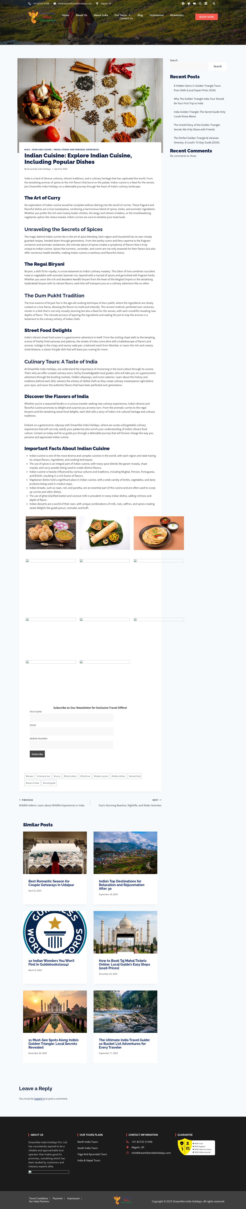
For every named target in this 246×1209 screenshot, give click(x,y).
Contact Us (126, 18)
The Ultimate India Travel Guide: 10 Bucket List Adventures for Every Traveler (124, 1043)
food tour (85, 776)
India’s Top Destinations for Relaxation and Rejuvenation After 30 (121, 885)
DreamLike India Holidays (39, 168)
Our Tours (121, 15)
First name (36, 711)
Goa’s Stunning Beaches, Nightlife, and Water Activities (130, 803)
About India (101, 15)
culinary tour (43, 776)
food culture (70, 776)
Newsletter (177, 15)
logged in (39, 1098)
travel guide (49, 783)
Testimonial (156, 15)
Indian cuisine (101, 776)
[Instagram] (200, 3)
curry (57, 776)
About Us (81, 15)
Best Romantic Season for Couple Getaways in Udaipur (51, 883)
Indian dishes (118, 776)
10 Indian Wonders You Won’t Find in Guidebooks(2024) (51, 962)
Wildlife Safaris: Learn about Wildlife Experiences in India (51, 803)
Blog (140, 15)
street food (135, 776)
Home (65, 15)
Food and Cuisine (41, 149)
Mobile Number (39, 738)
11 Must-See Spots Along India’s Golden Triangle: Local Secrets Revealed (53, 1043)
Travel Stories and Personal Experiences (76, 149)
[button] (214, 3)
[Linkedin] (205, 3)
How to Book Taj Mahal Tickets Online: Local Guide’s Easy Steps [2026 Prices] (124, 964)
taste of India (32, 783)
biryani (29, 776)
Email (33, 725)
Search (174, 60)
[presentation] (55, 853)
